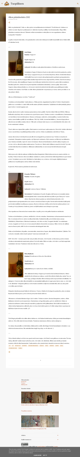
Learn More (37, 455)
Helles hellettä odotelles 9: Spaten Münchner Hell (34, 405)
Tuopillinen (17, 3)
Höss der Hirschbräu (33, 345)
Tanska (20, 348)
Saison (56, 345)
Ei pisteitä (24, 345)
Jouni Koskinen (41, 446)
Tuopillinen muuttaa (26, 411)
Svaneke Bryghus (13, 348)
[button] (9, 23)
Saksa (61, 345)
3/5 (9, 345)
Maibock (42, 345)
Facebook (23, 381)
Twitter (23, 383)
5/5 (12, 345)
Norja (46, 345)
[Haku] (78, 4)
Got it (45, 455)
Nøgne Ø (52, 345)
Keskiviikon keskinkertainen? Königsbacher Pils (33, 428)
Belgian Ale (17, 345)
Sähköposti (24, 384)
